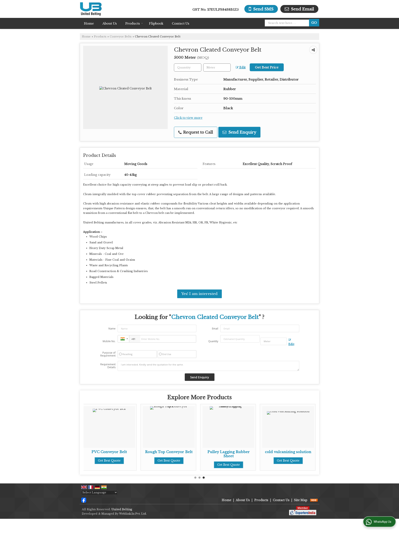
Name (112, 328)
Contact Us (180, 23)
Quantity (213, 341)
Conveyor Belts (121, 36)
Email (215, 328)
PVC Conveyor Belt (109, 452)
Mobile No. (109, 341)
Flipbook (156, 23)
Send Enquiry (241, 132)
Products (132, 23)
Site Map (300, 500)
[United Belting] (91, 9)
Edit (242, 67)
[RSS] (314, 500)
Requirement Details (108, 366)
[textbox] (288, 23)
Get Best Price (266, 67)
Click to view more (188, 118)
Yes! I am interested (199, 294)
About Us (109, 23)
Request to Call (197, 132)
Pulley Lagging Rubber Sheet (228, 454)
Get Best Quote (109, 460)
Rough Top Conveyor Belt (169, 452)
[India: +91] (123, 339)
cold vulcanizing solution (288, 452)
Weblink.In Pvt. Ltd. (133, 513)
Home (89, 23)
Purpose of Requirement (108, 354)
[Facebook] (83, 500)
